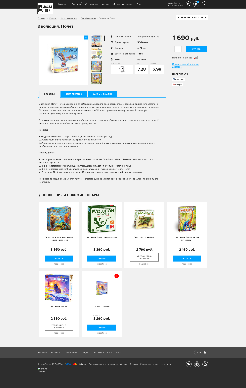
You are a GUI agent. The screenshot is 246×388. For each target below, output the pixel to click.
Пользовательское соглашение (103, 364)
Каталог (53, 18)
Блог (139, 4)
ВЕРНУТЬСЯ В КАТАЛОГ (194, 17)
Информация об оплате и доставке (185, 65)
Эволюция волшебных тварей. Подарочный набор (59, 238)
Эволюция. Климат (59, 306)
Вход (199, 352)
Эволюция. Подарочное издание (101, 237)
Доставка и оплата (122, 4)
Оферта (82, 364)
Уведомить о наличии (144, 257)
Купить (196, 49)
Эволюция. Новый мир (144, 237)
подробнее (59, 264)
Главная (41, 18)
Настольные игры (69, 18)
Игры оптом (166, 364)
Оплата (123, 364)
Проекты (76, 4)
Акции (105, 4)
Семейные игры (88, 18)
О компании (91, 4)
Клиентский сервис (149, 364)
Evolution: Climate (101, 306)
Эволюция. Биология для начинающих (187, 238)
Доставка (133, 364)
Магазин (62, 4)
